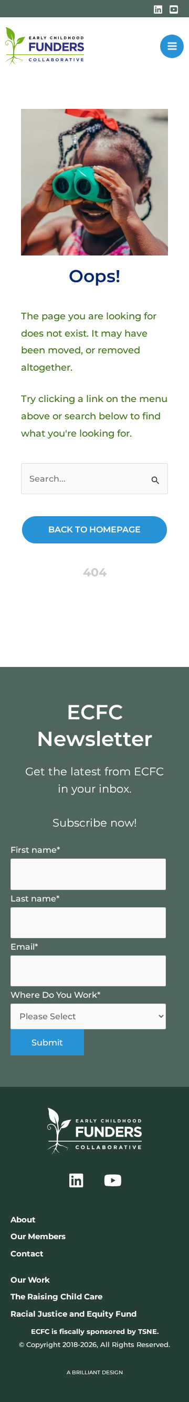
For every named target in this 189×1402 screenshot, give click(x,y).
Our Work (30, 1280)
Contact (27, 1254)
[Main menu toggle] (172, 46)
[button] (76, 1180)
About (23, 1220)
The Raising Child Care (56, 1296)
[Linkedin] (158, 9)
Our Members (38, 1236)
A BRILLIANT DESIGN (95, 1372)
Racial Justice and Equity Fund (73, 1314)
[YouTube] (173, 9)
